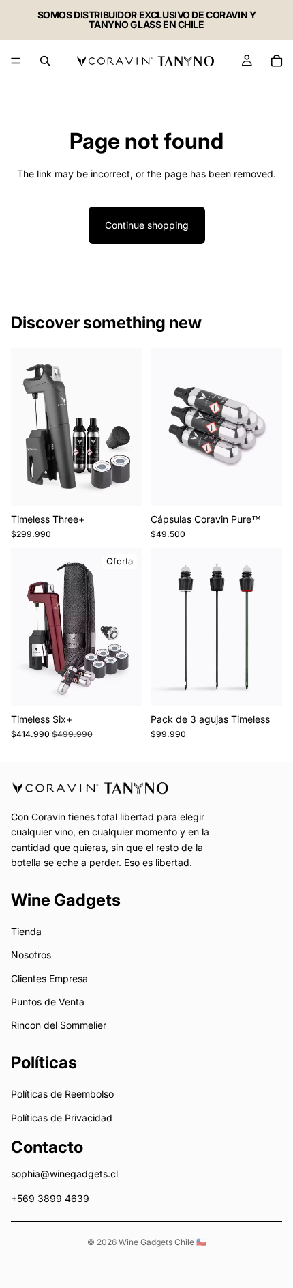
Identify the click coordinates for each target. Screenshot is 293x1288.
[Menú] (15, 60)
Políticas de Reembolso (62, 1094)
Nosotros (31, 955)
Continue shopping (147, 225)
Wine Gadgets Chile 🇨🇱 (162, 1242)
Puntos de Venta (47, 1002)
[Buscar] (45, 61)
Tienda (26, 931)
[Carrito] (277, 61)
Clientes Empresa (49, 978)
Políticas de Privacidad (61, 1118)
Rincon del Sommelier (58, 1025)
